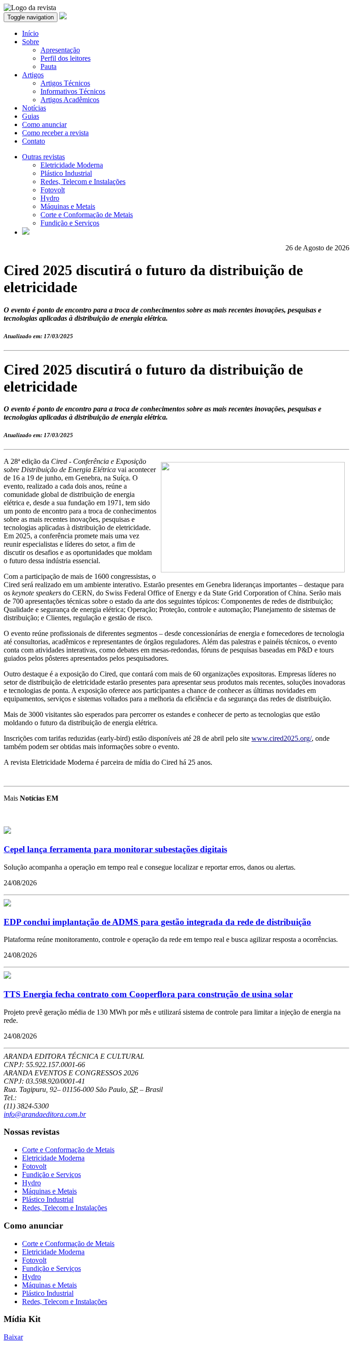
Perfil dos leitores (65, 58)
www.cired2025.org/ (281, 738)
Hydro (49, 198)
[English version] (25, 232)
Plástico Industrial (66, 173)
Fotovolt (52, 190)
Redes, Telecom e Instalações (82, 181)
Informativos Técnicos (72, 91)
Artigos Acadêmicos (69, 100)
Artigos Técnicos (65, 83)
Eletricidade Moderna (71, 165)
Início (30, 33)
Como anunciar (44, 124)
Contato (33, 141)
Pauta (48, 66)
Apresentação (60, 50)
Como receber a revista (55, 133)
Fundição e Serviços (69, 223)
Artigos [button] (33, 75)
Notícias (34, 108)
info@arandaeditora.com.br (45, 1114)
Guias (30, 116)
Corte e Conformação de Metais (86, 215)
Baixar (13, 1337)
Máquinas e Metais (67, 206)
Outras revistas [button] (43, 157)
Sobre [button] (30, 42)
